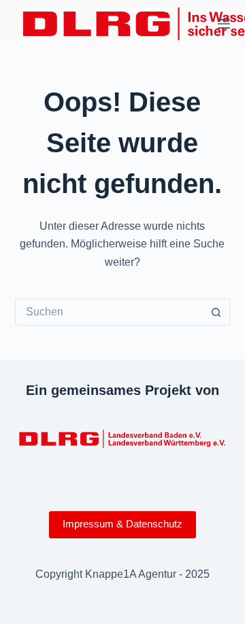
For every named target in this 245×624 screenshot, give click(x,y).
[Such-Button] (216, 312)
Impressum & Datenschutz (122, 524)
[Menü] (224, 24)
